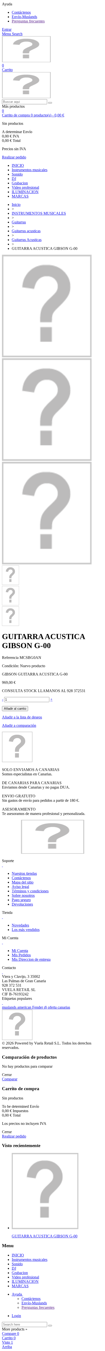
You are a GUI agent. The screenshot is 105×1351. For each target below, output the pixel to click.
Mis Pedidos (21, 955)
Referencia (11, 657)
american (24, 1007)
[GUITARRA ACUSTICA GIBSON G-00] (47, 356)
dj (46, 1007)
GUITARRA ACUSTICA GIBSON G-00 (44, 1236)
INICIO (18, 165)
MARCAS (20, 196)
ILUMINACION (25, 192)
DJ (14, 179)
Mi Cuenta (20, 951)
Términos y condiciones (30, 891)
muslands (9, 1007)
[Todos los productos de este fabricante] (17, 761)
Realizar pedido (14, 157)
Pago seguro (21, 900)
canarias (64, 1007)
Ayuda (17, 1294)
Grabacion (20, 183)
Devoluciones (22, 904)
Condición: (11, 666)
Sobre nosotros (23, 895)
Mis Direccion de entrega (31, 959)
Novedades (20, 925)
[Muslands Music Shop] (26, 61)
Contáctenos (21, 12)
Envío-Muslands (24, 17)
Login (16, 1316)
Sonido (17, 174)
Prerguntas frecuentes (28, 21)
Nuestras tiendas (24, 873)
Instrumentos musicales (29, 170)
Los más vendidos (26, 930)
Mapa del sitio (22, 882)
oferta (53, 1007)
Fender (38, 1007)
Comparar (9, 1079)
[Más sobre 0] (45, 1228)
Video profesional (25, 187)
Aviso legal (20, 887)
